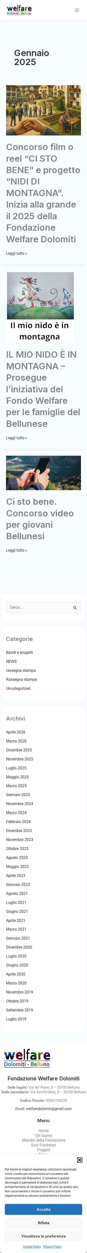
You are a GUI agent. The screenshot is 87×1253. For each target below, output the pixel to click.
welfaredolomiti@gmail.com (49, 1109)
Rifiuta (43, 1222)
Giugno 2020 (17, 965)
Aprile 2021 (15, 920)
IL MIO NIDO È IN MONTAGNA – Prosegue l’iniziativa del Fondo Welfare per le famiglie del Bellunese (43, 389)
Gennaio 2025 (18, 794)
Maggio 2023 (17, 866)
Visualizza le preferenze (43, 1236)
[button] (79, 1160)
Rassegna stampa (21, 679)
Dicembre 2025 (19, 750)
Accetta (43, 1209)
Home (43, 1130)
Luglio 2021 (16, 902)
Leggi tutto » (16, 253)
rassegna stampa (21, 670)
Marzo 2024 (16, 812)
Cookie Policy (32, 1246)
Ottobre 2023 (17, 848)
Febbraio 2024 (18, 821)
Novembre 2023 (19, 839)
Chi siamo (43, 1135)
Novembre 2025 (19, 759)
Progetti (43, 1150)
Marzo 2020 (16, 983)
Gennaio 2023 (18, 884)
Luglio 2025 (16, 768)
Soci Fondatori (43, 1145)
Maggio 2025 (17, 777)
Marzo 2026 (16, 741)
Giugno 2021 (17, 911)
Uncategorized (18, 688)
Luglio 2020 (16, 956)
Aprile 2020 (15, 974)
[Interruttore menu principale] (76, 10)
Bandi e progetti (19, 652)
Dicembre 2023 (19, 830)
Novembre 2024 (19, 803)
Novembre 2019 (19, 992)
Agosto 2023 (17, 857)
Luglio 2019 (16, 1019)
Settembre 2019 (19, 1010)
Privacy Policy (52, 1246)
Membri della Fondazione (43, 1140)
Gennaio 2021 (18, 938)
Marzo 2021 (16, 929)
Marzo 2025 (16, 785)
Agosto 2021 (17, 893)
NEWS (11, 661)
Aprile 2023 (15, 875)
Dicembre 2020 (19, 947)
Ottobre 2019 (17, 1001)
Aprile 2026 (15, 732)
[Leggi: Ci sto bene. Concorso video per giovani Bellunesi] (43, 473)
